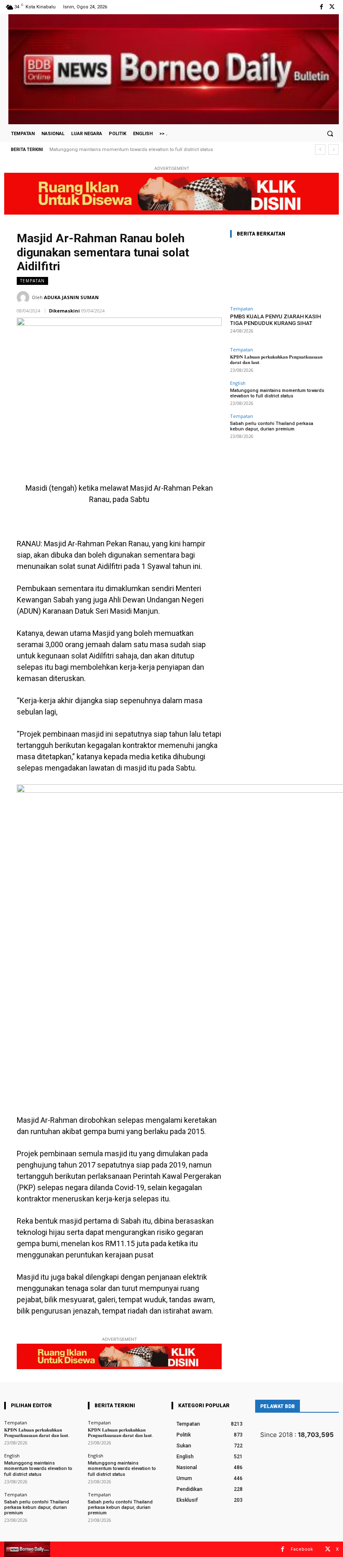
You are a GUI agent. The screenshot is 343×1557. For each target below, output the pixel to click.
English (238, 383)
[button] (330, 133)
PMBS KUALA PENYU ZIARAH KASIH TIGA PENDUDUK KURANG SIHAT (275, 319)
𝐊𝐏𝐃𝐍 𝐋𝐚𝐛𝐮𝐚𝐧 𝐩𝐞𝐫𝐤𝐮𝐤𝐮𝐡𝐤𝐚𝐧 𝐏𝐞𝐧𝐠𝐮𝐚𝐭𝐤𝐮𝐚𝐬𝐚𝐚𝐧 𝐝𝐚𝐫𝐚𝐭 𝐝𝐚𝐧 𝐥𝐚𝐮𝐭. (36, 1432)
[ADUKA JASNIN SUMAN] (24, 297)
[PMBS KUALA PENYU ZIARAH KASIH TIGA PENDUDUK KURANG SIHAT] (278, 273)
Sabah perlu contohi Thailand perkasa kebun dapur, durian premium (129, 149)
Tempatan (32, 281)
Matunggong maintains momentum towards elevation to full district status (277, 393)
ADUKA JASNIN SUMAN (71, 297)
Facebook (302, 1549)
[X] (332, 7)
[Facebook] (321, 7)
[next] (333, 149)
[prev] (320, 149)
